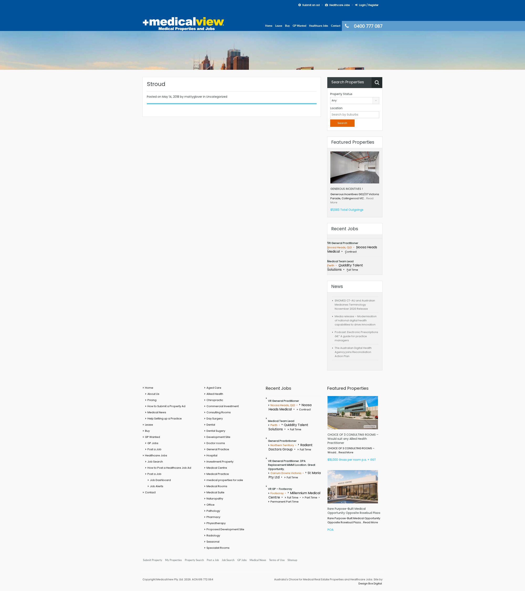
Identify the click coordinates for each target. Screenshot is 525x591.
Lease (278, 25)
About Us (153, 394)
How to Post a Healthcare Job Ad (169, 468)
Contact (335, 25)
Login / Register (368, 5)
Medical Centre (217, 468)
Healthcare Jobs (339, 5)
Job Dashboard (160, 480)
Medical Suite (215, 492)
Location (336, 108)
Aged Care (214, 388)
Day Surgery (215, 418)
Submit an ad (311, 5)
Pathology (213, 511)
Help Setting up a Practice (164, 418)
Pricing (151, 400)
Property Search (194, 560)
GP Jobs (152, 443)
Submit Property (152, 560)
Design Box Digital (370, 583)
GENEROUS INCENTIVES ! (346, 189)
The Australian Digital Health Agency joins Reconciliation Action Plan (353, 352)
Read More (346, 452)
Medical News (156, 412)
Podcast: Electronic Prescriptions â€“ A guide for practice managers (356, 336)
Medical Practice (218, 474)
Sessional (213, 542)
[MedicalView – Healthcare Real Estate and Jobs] (184, 23)
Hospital (212, 455)
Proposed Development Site (225, 529)
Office (211, 505)
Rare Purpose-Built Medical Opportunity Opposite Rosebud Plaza (354, 511)
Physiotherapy (216, 523)
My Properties (173, 560)
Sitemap (292, 560)
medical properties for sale (225, 480)
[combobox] (354, 100)
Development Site (218, 437)
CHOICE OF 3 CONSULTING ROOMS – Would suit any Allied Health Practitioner (353, 439)
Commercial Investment (223, 406)
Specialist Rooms (218, 548)
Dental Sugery (216, 431)
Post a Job (154, 449)
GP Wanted (299, 25)
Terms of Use (277, 560)
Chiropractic (215, 400)
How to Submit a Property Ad (166, 406)
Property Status (341, 94)
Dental (211, 425)
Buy (287, 25)
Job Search (155, 462)
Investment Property (220, 462)
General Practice (218, 449)
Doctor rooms (216, 443)
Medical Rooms (217, 486)
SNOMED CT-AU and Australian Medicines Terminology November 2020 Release (355, 305)
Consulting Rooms (219, 412)
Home (268, 25)
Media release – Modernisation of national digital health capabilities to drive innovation (356, 320)
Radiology (213, 535)
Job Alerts (156, 486)
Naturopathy (215, 499)
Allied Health (215, 394)
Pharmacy (213, 517)
